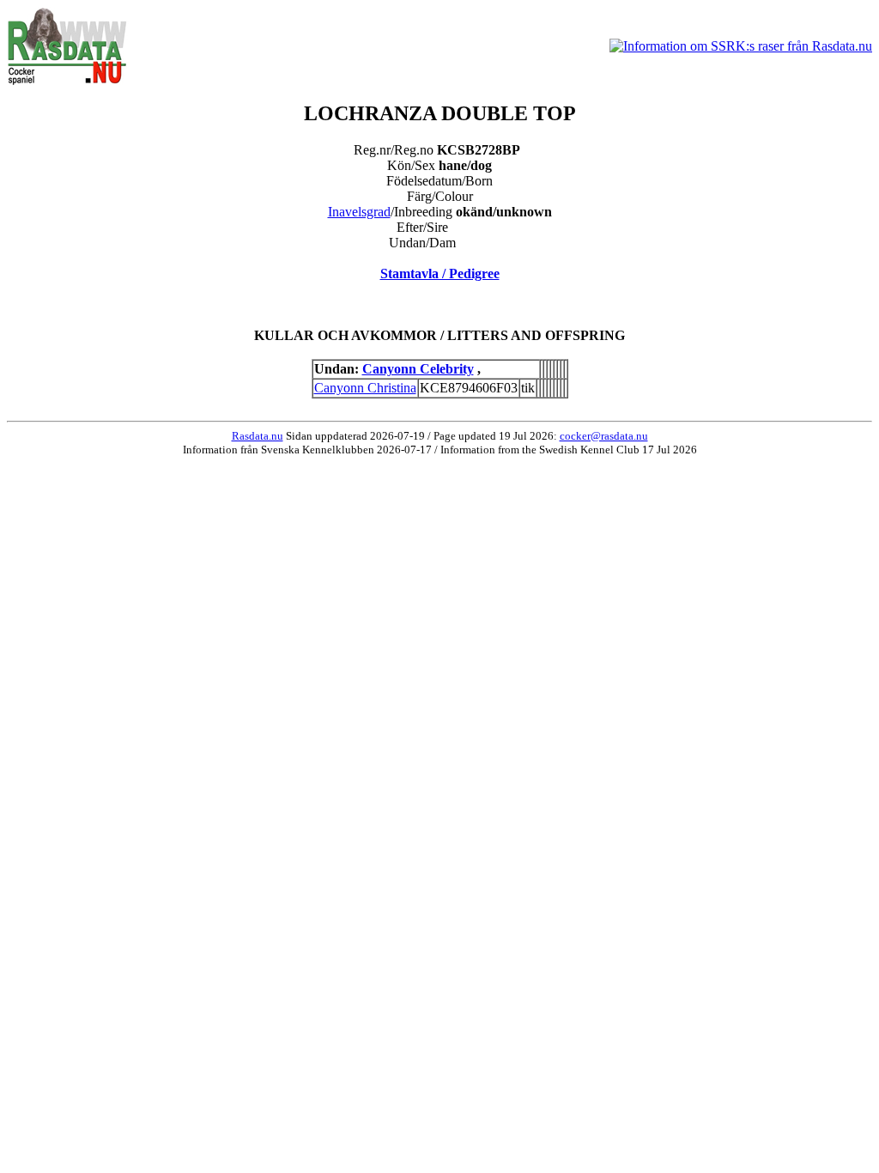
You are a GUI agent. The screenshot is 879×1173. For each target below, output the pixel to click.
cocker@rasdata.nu (604, 435)
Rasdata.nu (257, 435)
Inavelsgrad (359, 211)
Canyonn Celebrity (418, 369)
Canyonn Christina (365, 387)
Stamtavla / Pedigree (440, 273)
